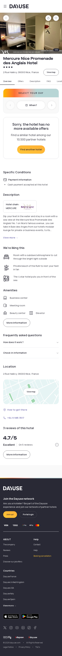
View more (9, 237)
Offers (20, 81)
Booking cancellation (42, 556)
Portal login (28, 514)
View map (51, 72)
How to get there (17, 409)
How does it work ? (13, 342)
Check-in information (15, 352)
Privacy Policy (24, 647)
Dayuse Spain (9, 599)
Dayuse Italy (8, 593)
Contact (37, 544)
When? (33, 105)
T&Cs (37, 647)
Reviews (6, 550)
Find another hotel (31, 149)
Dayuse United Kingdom (13, 582)
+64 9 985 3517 (15, 417)
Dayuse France (9, 576)
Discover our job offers (12, 561)
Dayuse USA (8, 588)
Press (5, 556)
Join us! (10, 514)
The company (9, 544)
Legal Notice (8, 647)
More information (17, 322)
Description (35, 81)
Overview (7, 81)
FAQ (49, 81)
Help (36, 550)
